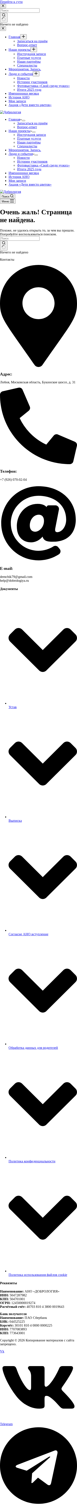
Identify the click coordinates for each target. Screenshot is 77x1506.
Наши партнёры (29, 142)
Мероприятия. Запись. (25, 150)
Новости (23, 157)
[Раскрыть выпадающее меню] (23, 120)
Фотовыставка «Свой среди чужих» (43, 165)
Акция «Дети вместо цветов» (30, 184)
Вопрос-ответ (27, 127)
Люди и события (21, 154)
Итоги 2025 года (29, 169)
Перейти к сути (11, 2)
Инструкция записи (31, 135)
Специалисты (27, 146)
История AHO (19, 177)
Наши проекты (19, 131)
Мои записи (17, 180)
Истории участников (32, 161)
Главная (14, 119)
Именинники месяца (24, 173)
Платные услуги (29, 138)
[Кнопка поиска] (3, 245)
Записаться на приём (32, 123)
